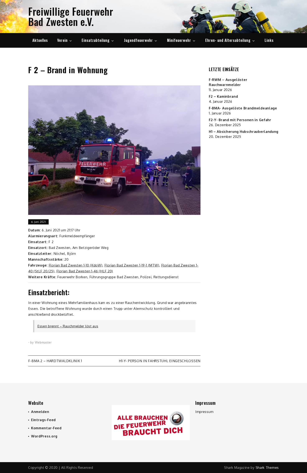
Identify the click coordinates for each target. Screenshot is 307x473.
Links (269, 40)
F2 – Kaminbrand (223, 96)
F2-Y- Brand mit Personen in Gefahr (240, 120)
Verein (62, 40)
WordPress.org (44, 436)
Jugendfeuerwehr (138, 40)
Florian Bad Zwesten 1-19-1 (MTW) (131, 265)
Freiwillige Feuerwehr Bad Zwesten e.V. (70, 16)
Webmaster (43, 342)
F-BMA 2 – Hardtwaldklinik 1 (55, 361)
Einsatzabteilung (96, 40)
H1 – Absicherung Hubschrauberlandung (243, 131)
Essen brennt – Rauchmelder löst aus (67, 326)
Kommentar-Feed (46, 428)
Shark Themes (267, 467)
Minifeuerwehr (179, 40)
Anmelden (40, 412)
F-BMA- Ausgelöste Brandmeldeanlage (243, 108)
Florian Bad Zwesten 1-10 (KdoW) (76, 265)
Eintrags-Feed (43, 420)
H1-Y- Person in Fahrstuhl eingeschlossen (159, 361)
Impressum (204, 412)
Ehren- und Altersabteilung (228, 40)
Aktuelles (40, 40)
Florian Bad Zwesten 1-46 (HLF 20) (84, 271)
